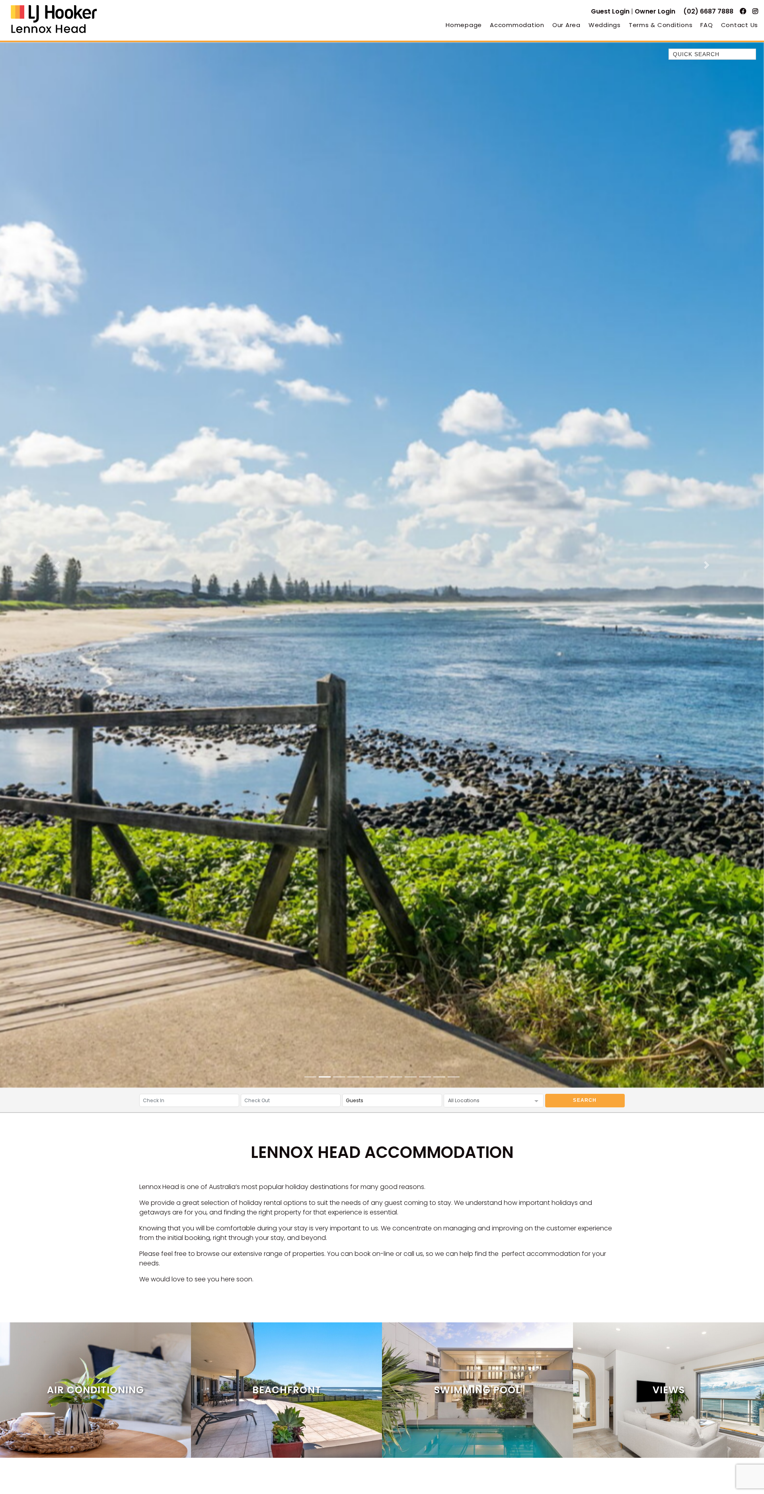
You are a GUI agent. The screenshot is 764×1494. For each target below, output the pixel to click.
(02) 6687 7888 (708, 11)
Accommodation (517, 25)
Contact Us (739, 25)
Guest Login (610, 11)
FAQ (706, 25)
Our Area (566, 25)
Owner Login (655, 11)
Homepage (464, 25)
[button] (57, 565)
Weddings (605, 25)
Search (584, 1100)
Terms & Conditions (661, 25)
